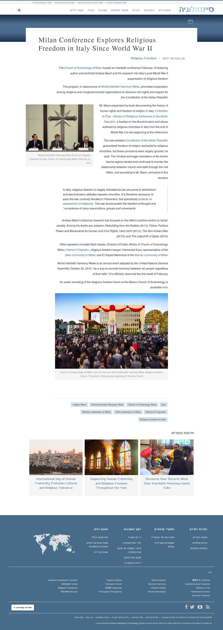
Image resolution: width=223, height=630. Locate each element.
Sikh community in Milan (80, 255)
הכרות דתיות (198, 529)
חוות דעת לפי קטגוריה (162, 537)
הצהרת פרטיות (152, 617)
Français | (113, 584)
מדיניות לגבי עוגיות (120, 617)
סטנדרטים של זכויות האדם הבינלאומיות (97, 544)
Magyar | (68, 587)
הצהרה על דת (101, 552)
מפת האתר (78, 617)
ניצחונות (149, 10)
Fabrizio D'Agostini (77, 250)
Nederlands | (200, 591)
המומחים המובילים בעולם (164, 544)
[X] (192, 607)
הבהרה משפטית (102, 617)
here (165, 287)
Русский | (69, 591)
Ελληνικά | (70, 584)
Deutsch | (157, 584)
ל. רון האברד (134, 537)
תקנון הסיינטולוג (132, 557)
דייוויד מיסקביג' (132, 563)
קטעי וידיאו (76, 10)
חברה (91, 10)
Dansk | (159, 580)
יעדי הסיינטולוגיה (132, 543)
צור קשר (89, 617)
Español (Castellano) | (63, 580)
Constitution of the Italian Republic (147, 140)
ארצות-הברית (200, 537)
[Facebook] (186, 607)
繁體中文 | (201, 580)
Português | (110, 591)
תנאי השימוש (137, 617)
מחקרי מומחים (119, 10)
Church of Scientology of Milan (83, 68)
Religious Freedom (144, 58)
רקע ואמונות (132, 529)
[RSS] (208, 607)
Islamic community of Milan (151, 255)
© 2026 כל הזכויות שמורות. (186, 617)
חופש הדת (165, 10)
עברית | (203, 587)
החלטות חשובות (198, 548)
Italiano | (158, 587)
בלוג (190, 20)
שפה (210, 572)
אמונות (102, 10)
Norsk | (157, 591)
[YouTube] (200, 607)
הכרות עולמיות (200, 543)
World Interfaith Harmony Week (120, 87)
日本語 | (113, 587)
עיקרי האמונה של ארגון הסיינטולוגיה (129, 550)
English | (114, 580)
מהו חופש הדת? (100, 537)
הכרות (136, 10)
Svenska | (201, 595)
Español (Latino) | (197, 584)
